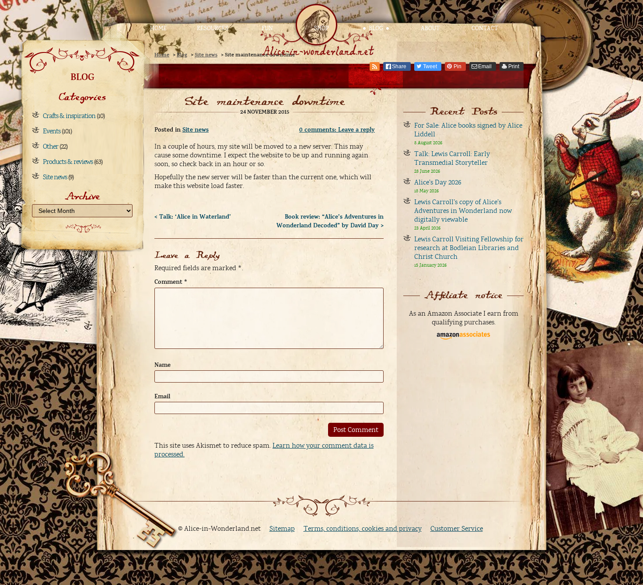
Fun (267, 28)
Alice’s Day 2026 (437, 182)
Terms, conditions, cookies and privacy (363, 528)
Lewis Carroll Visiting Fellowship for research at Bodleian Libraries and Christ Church (469, 248)
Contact (485, 28)
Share (399, 66)
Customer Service (456, 528)
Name (162, 365)
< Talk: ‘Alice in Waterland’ (192, 217)
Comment (170, 282)
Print (513, 66)
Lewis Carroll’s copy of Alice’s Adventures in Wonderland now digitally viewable (463, 210)
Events (51, 131)
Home (158, 28)
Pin (457, 66)
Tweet (430, 66)
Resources (212, 28)
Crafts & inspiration (69, 115)
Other (50, 146)
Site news (55, 177)
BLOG (82, 77)
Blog (376, 28)
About (430, 28)
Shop (321, 28)
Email (485, 66)
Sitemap (282, 528)
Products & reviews (68, 161)
